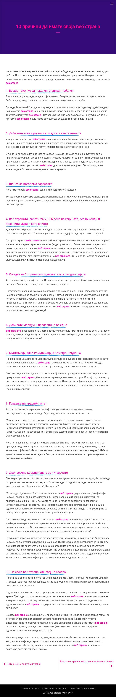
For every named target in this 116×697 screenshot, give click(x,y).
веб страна (12, 83)
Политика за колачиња (83, 688)
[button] (112, 3)
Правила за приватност (55, 688)
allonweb (68, 693)
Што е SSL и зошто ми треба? (24, 664)
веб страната (33, 240)
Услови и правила (30, 688)
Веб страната (18, 219)
